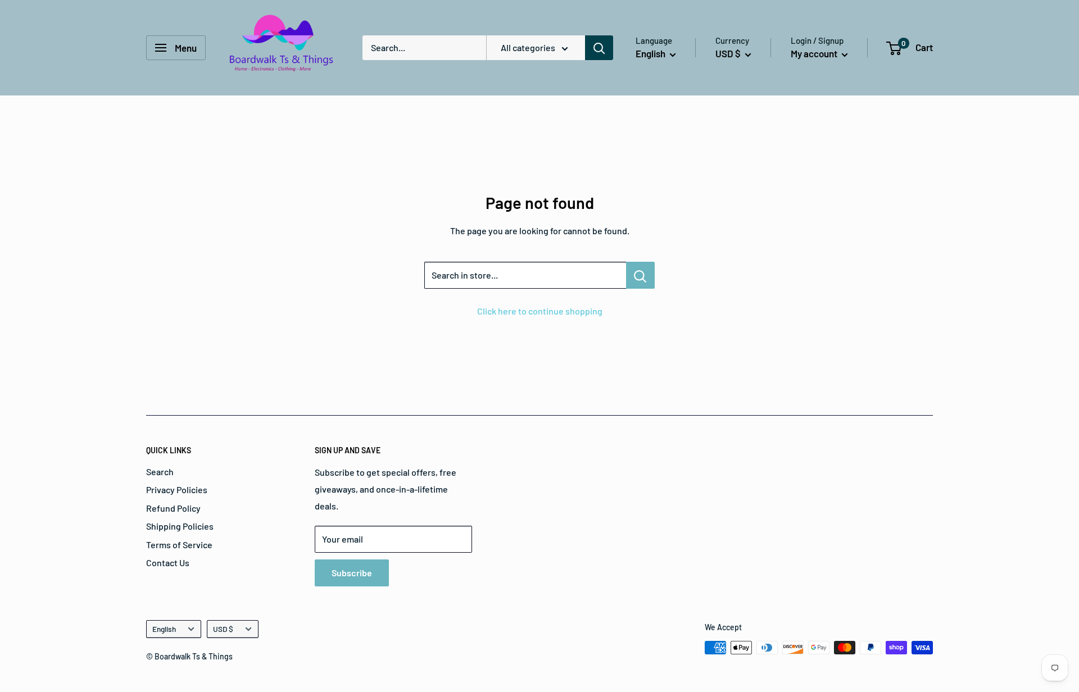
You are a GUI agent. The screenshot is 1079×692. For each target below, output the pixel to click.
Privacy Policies (176, 489)
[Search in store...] (640, 275)
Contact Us (167, 562)
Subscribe (352, 572)
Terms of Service (179, 544)
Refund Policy (173, 508)
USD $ (223, 629)
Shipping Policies (180, 526)
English (164, 629)
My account (815, 53)
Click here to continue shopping (539, 311)
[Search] (599, 47)
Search (160, 471)
